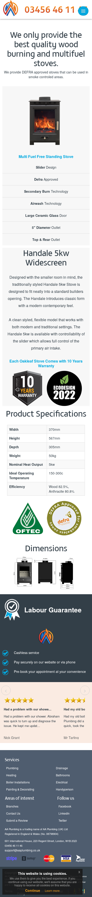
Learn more (52, 890)
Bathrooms (63, 775)
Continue (32, 890)
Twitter (63, 820)
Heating (11, 775)
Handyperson (64, 789)
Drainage (62, 768)
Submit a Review (17, 820)
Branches (12, 806)
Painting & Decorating (20, 789)
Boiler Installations (18, 782)
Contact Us (13, 813)
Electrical (62, 782)
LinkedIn (64, 813)
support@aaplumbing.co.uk (22, 850)
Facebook (65, 806)
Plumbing (12, 768)
